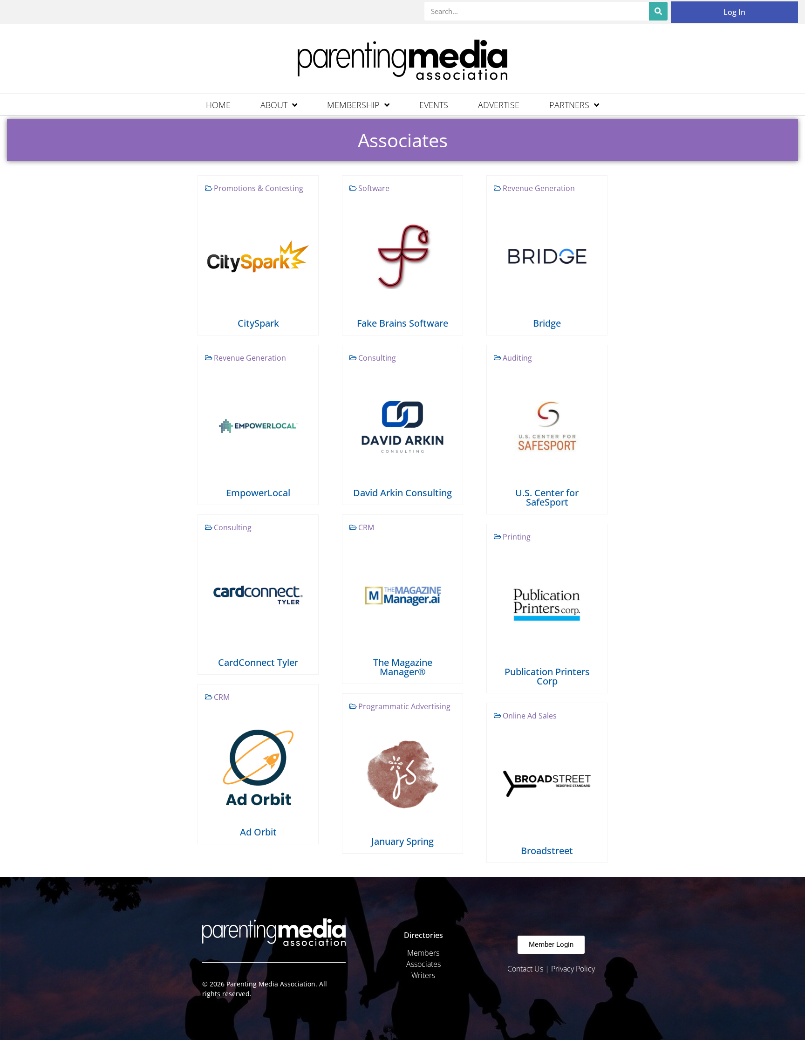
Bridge (547, 323)
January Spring (402, 841)
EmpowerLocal (258, 492)
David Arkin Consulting (402, 492)
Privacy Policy (573, 969)
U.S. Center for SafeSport (547, 497)
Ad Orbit (258, 832)
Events (433, 104)
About (273, 104)
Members (423, 953)
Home (218, 104)
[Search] (658, 11)
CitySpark (258, 323)
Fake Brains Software (402, 323)
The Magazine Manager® (402, 667)
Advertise (498, 104)
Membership (353, 104)
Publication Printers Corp (547, 676)
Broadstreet (547, 850)
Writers (423, 975)
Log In (734, 12)
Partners (569, 104)
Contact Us (525, 969)
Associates (423, 964)
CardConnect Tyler (258, 662)
